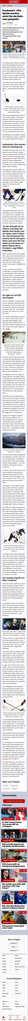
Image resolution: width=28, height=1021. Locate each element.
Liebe (3, 985)
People (4, 961)
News (3, 955)
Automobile (5, 993)
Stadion (7, 329)
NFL (3, 329)
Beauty (4, 996)
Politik (16, 955)
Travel (16, 990)
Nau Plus (17, 964)
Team (16, 1001)
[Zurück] (1, 2)
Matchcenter (18, 958)
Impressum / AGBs (20, 1006)
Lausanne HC (6, 759)
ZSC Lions (11, 594)
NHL (11, 174)
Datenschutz (5, 1006)
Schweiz (9, 5)
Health (4, 982)
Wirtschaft (17, 961)
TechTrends (18, 993)
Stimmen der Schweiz (20, 966)
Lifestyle (4, 969)
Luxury (17, 985)
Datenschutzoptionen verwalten (8, 1009)
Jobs (3, 1004)
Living (16, 982)
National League (16, 523)
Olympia (19, 172)
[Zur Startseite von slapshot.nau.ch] (14, 1)
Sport (3, 958)
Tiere (3, 990)
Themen (17, 969)
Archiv (4, 972)
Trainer (17, 638)
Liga (23, 73)
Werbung (4, 1001)
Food (16, 987)
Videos (4, 964)
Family (4, 987)
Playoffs (9, 742)
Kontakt (17, 1004)
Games (4, 966)
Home (4, 5)
